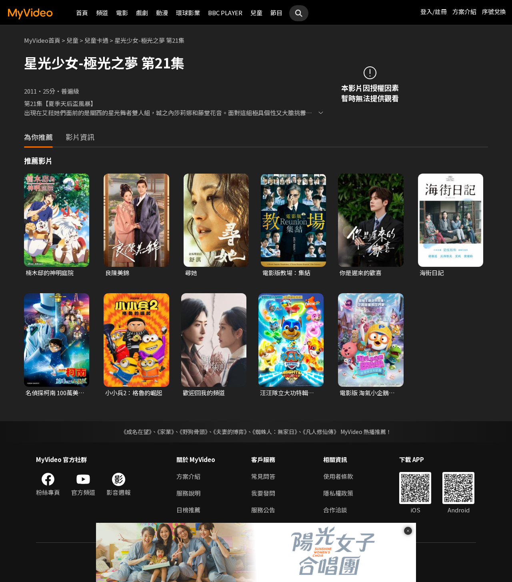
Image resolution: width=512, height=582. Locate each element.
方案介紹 (464, 11)
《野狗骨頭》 (194, 432)
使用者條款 (338, 476)
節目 (276, 12)
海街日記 (432, 272)
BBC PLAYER (225, 12)
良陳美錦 (117, 272)
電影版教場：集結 (286, 272)
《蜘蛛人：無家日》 (274, 432)
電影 (122, 12)
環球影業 (188, 12)
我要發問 (263, 493)
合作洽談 (335, 510)
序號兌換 (494, 11)
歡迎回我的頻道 (204, 392)
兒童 (256, 12)
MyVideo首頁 (42, 40)
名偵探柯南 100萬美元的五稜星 (55, 392)
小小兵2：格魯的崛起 (133, 392)
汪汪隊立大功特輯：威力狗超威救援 (287, 392)
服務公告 (263, 510)
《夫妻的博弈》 (230, 432)
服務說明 (188, 493)
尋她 (191, 272)
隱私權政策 (338, 493)
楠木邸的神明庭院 (50, 272)
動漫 (162, 12)
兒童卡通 (96, 40)
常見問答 (263, 476)
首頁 (82, 12)
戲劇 (142, 12)
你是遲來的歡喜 (361, 272)
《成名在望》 (136, 432)
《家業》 (165, 432)
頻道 (102, 12)
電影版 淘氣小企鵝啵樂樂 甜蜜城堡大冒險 (367, 392)
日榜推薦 (188, 510)
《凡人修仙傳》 (321, 432)
